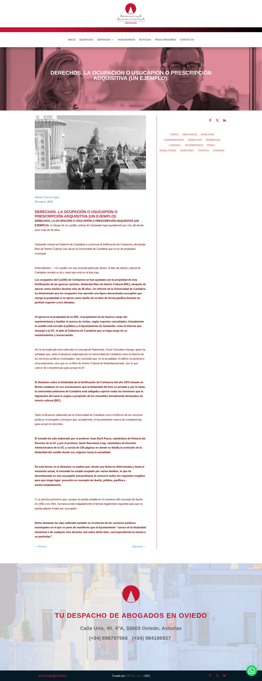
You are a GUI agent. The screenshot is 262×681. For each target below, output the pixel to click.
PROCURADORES (165, 39)
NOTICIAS (145, 39)
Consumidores (174, 140)
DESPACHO (86, 39)
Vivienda (218, 150)
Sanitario (187, 150)
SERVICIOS (104, 39)
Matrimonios (194, 145)
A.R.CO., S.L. (133, 675)
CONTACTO (187, 39)
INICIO (72, 39)
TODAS (174, 134)
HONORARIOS (126, 39)
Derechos (195, 140)
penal (211, 145)
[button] (251, 670)
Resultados (168, 150)
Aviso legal (45, 675)
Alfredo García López (47, 197)
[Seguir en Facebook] (210, 120)
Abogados (189, 134)
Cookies (61, 675)
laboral (175, 145)
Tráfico (203, 150)
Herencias (213, 140)
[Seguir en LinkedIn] (224, 120)
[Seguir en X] (217, 120)
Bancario (207, 134)
